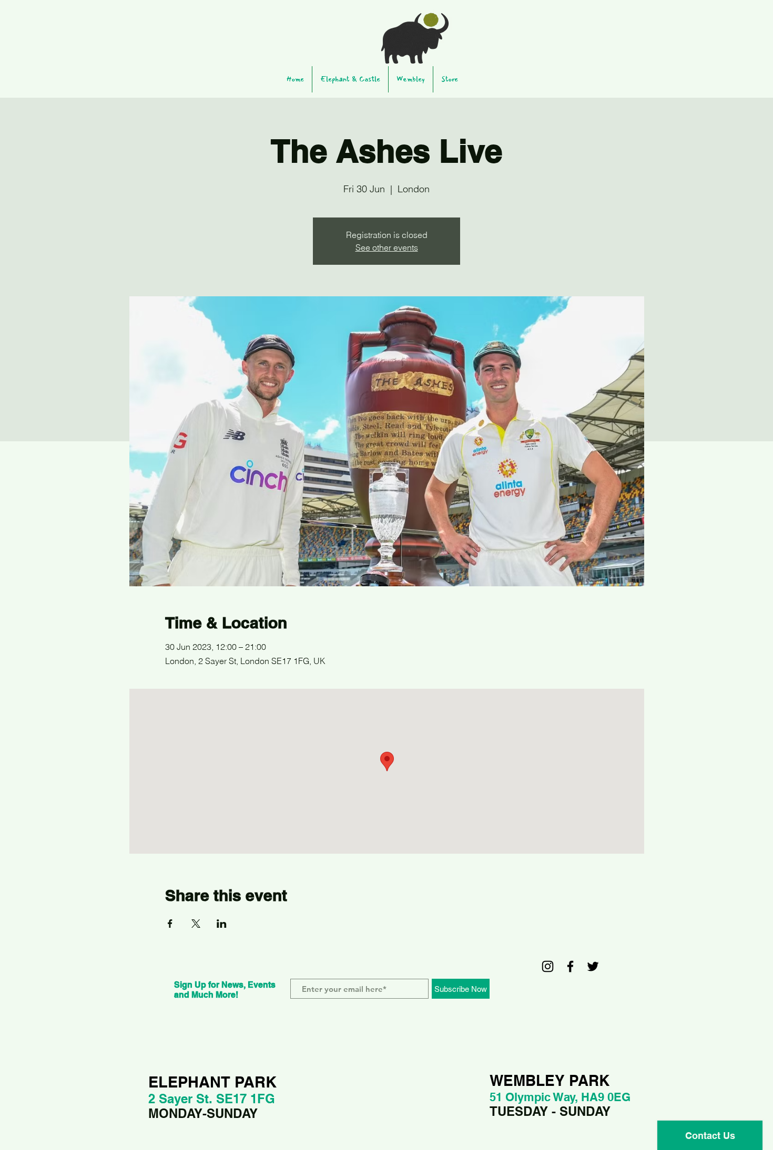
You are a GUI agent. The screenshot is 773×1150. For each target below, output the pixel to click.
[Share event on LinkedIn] (222, 923)
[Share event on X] (196, 923)
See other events (386, 247)
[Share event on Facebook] (170, 923)
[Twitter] (593, 966)
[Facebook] (570, 966)
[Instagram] (547, 966)
